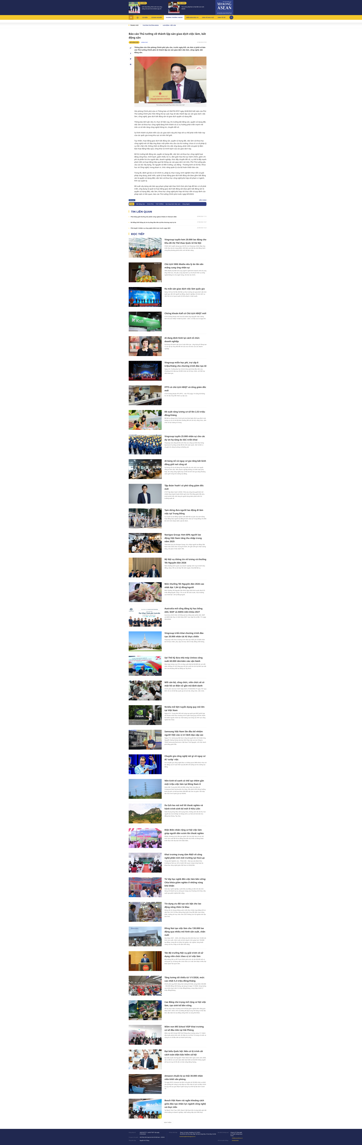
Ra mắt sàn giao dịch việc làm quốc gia (185, 288)
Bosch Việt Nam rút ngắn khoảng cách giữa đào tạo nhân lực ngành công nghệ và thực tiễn (185, 1103)
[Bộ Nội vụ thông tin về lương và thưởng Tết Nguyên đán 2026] (145, 567)
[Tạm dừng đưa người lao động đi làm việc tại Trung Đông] (145, 518)
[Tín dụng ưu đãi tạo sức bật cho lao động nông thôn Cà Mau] (145, 912)
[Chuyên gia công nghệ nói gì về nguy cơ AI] (145, 764)
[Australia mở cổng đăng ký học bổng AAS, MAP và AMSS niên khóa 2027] (145, 617)
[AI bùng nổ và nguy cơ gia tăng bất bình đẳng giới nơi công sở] (145, 469)
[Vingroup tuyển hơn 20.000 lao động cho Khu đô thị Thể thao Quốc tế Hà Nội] (145, 248)
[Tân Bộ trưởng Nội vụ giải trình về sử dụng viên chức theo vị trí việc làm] (145, 961)
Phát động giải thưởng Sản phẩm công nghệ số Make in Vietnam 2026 (153, 217)
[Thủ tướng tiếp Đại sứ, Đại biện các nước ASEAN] (174, 7)
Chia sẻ (132, 200)
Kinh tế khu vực (208, 17)
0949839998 (235, 1140)
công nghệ (185, 204)
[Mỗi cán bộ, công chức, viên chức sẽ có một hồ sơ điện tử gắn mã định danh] (145, 690)
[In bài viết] (130, 64)
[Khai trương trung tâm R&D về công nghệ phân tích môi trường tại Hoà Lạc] (145, 863)
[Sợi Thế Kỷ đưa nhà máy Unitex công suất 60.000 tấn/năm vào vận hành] (145, 666)
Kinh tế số (221, 17)
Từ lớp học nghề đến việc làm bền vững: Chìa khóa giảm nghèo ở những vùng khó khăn (185, 882)
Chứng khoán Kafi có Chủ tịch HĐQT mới (185, 313)
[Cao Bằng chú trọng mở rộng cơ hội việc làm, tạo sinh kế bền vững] (145, 1010)
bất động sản (134, 42)
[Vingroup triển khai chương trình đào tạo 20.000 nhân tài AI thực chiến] (145, 641)
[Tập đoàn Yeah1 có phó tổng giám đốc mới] (145, 494)
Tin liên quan (141, 211)
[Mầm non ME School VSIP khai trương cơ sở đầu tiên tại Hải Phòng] (145, 1035)
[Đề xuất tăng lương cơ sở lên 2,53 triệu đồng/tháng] (145, 420)
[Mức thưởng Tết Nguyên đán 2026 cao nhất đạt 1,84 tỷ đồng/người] (145, 592)
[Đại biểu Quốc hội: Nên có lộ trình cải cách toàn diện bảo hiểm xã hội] (145, 1059)
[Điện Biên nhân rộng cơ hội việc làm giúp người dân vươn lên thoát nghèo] (145, 838)
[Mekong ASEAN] (224, 7)
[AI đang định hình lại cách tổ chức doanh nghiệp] (145, 346)
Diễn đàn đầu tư (192, 17)
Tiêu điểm (142, 3)
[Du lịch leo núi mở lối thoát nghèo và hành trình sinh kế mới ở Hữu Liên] (145, 813)
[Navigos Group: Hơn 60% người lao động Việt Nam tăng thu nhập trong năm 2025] (145, 543)
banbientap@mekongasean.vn (187, 1136)
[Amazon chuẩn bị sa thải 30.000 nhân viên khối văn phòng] (145, 1084)
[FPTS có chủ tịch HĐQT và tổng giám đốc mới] (145, 395)
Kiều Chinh (202, 200)
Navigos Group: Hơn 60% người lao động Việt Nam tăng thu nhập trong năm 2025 (183, 538)
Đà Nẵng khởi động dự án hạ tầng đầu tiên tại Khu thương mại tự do (153, 222)
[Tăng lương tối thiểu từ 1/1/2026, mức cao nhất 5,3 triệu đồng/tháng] (145, 986)
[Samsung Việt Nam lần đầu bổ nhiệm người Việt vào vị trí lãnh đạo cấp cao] (145, 740)
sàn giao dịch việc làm (173, 204)
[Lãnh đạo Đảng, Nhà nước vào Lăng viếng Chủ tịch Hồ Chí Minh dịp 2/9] (134, 7)
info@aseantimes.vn (237, 1138)
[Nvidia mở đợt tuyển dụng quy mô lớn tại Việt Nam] (145, 715)
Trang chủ (134, 25)
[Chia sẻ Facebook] (130, 53)
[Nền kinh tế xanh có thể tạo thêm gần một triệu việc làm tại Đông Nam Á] (145, 789)
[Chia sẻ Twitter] (130, 59)
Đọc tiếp (137, 234)
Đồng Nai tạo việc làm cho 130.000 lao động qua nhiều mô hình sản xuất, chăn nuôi (185, 931)
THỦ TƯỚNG (159, 204)
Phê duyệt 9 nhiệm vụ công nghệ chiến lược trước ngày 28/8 (150, 228)
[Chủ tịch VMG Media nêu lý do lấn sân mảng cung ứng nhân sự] (145, 272)
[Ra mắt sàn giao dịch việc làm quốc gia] (145, 297)
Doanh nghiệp (156, 17)
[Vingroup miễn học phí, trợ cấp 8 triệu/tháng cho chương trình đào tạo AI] (145, 371)
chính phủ (144, 42)
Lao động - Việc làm (169, 25)
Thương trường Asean (174, 17)
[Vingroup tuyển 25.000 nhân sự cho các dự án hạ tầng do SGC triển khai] (145, 444)
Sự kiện (145, 17)
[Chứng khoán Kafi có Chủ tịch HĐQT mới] (145, 321)
